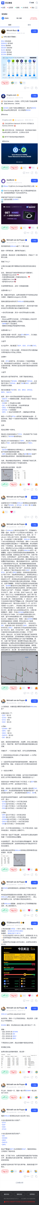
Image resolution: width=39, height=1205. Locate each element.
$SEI (24, 346)
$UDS (3, 50)
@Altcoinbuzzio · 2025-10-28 (16, 33)
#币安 (13, 929)
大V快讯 (25, 7)
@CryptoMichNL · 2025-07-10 (16, 1112)
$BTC (14, 933)
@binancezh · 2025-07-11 (15, 925)
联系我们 (32, 1194)
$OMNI (3, 52)
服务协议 (6, 1194)
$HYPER (16, 931)
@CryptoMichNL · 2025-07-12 (16, 884)
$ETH (18, 933)
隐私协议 (19, 1194)
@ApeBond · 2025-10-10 (14, 182)
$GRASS (4, 43)
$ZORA (3, 54)
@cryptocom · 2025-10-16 (15, 98)
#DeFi (24, 1149)
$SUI (3, 41)
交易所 (11, 7)
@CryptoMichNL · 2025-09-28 (16, 242)
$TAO (34, 346)
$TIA (22, 335)
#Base (5, 186)
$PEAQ (29, 381)
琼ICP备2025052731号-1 (11, 1198)
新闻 (17, 7)
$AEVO (8, 392)
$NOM (33, 108)
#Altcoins (4, 897)
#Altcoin (13, 246)
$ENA (3, 45)
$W (22, 383)
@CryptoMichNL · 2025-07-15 (16, 703)
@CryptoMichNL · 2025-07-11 (16, 1010)
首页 (3, 7)
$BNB (4, 323)
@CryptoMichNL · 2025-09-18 (16, 499)
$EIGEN (3, 48)
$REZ (27, 383)
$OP (19, 346)
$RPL (28, 335)
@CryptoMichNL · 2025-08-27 (16, 527)
